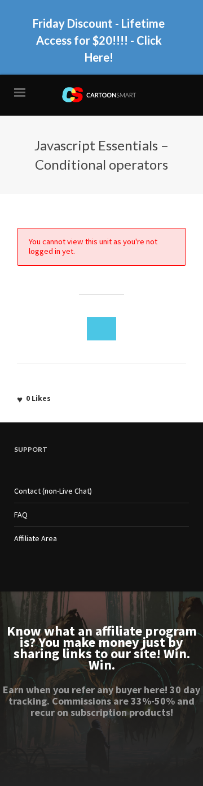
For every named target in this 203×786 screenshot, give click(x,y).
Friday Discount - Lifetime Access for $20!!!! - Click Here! (99, 40)
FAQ (21, 514)
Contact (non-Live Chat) (53, 491)
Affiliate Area (35, 538)
